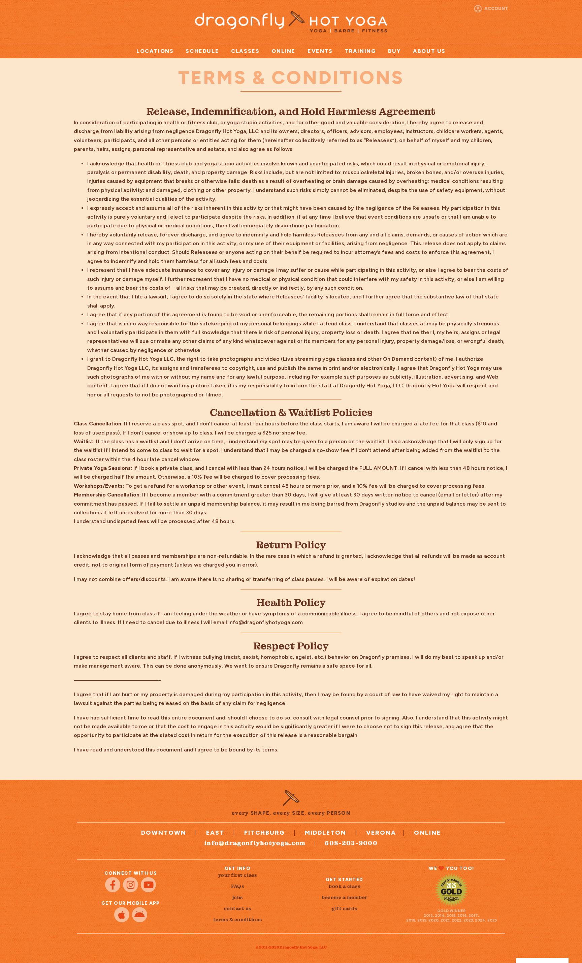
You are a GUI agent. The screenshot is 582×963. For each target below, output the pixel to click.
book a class (344, 886)
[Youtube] (148, 884)
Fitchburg (264, 832)
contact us (237, 908)
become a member (344, 897)
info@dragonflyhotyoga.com (255, 843)
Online (283, 51)
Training (360, 51)
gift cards (344, 908)
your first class (237, 875)
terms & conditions (237, 920)
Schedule (202, 51)
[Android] (139, 914)
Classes (245, 51)
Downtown (163, 832)
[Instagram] (130, 884)
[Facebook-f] (112, 884)
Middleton (325, 832)
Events (320, 51)
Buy (394, 51)
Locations (154, 51)
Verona (381, 832)
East (215, 832)
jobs (237, 897)
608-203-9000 (351, 843)
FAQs (237, 886)
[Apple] (121, 914)
